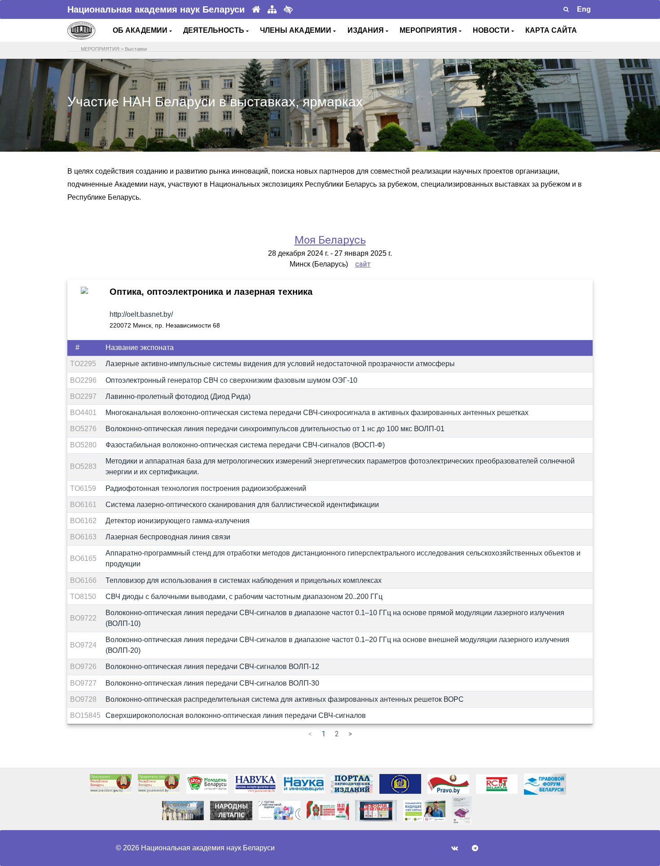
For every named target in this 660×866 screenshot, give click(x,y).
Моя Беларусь (330, 240)
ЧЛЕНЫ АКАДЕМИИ (296, 30)
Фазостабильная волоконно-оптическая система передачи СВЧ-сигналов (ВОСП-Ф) (245, 445)
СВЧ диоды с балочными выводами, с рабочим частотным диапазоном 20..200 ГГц (244, 596)
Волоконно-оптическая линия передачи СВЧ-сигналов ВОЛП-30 (212, 683)
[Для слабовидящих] (288, 9)
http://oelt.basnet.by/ (141, 314)
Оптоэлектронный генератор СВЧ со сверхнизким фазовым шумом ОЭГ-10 (231, 380)
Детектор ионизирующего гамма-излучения (178, 521)
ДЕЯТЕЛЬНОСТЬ (214, 30)
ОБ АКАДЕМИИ (141, 30)
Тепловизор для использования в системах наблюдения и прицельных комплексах (244, 580)
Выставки (136, 49)
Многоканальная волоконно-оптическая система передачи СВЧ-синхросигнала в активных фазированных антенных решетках (317, 412)
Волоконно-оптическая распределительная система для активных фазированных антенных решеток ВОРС (285, 699)
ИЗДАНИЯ (367, 30)
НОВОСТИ (492, 30)
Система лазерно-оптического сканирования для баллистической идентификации (242, 504)
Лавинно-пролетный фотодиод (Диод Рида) (178, 396)
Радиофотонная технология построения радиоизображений (206, 488)
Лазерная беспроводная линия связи (168, 537)
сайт (363, 264)
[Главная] (256, 10)
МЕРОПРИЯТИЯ (429, 30)
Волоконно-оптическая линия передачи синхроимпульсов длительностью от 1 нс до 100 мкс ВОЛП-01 (275, 429)
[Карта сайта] (272, 10)
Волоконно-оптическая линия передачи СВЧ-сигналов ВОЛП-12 (212, 666)
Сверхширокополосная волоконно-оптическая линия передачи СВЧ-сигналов (236, 715)
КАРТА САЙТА (551, 30)
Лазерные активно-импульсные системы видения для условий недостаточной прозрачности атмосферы (280, 363)
